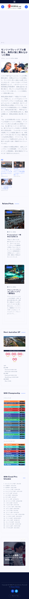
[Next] (24, 539)
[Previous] (21, 539)
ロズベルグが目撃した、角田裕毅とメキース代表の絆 (6, 187)
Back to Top (15, 595)
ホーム (2, 42)
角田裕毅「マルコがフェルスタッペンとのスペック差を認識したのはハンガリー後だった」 (19, 171)
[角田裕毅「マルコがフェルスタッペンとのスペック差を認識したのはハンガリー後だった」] (19, 165)
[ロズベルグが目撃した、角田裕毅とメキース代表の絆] (6, 182)
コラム (3, 58)
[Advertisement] (14, 26)
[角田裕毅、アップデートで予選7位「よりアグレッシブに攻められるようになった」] (6, 165)
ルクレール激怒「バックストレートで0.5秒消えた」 (14, 558)
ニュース (8, 58)
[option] (14, 554)
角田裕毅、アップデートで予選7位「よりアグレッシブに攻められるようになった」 (6, 171)
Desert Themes (15, 586)
